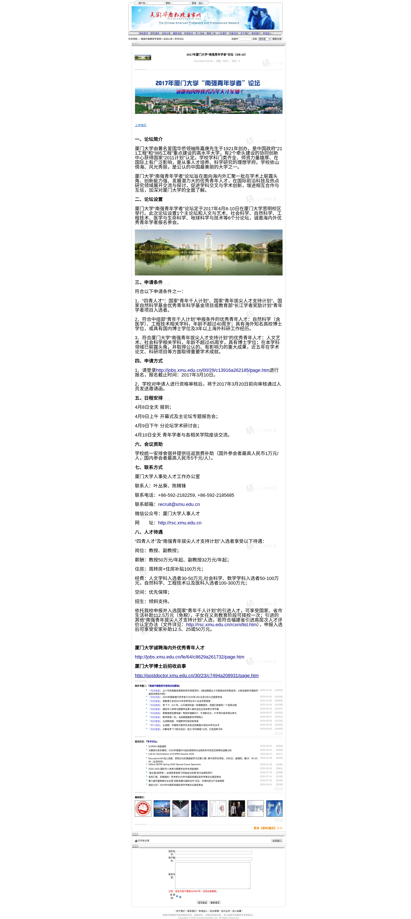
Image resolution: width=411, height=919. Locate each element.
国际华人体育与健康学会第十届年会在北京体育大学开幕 (191, 709)
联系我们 (256, 33)
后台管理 (214, 911)
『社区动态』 (155, 697)
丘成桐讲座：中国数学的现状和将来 (181, 721)
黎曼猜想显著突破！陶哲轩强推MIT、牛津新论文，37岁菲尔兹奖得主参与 (200, 713)
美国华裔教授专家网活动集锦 (164, 686)
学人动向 (199, 33)
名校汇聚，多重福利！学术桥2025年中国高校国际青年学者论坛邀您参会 (185, 777)
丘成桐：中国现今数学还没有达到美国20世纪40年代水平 (191, 725)
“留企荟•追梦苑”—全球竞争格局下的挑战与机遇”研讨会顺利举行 (180, 773)
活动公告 (166, 33)
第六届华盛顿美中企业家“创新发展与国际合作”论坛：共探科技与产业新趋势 (186, 781)
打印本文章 (143, 840)
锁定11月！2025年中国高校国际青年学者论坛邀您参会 (176, 785)
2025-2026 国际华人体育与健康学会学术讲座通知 (173, 769)
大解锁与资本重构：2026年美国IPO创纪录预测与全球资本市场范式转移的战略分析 (190, 750)
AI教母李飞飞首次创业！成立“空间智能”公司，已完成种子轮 (193, 729)
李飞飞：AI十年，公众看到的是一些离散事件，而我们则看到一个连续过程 (200, 705)
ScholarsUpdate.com (207, 917)
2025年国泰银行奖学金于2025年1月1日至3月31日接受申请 (192, 697)
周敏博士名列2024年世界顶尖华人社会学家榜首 (186, 701)
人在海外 (222, 33)
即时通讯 (154, 33)
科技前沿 (188, 33)
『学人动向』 (155, 725)
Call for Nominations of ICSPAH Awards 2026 (171, 754)
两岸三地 (211, 33)
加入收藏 (236, 911)
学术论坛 (179, 39)
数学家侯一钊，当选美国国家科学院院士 (183, 717)
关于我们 (244, 33)
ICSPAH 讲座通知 (157, 746)
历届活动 (233, 33)
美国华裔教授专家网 (151, 39)
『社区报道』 (155, 690)
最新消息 (177, 33)
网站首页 (143, 33)
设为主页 (225, 911)
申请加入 (267, 33)
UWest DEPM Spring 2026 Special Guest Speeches (175, 764)
